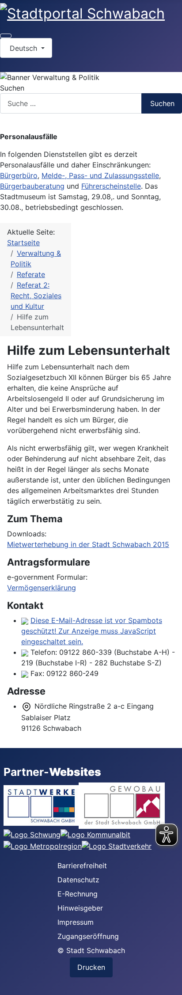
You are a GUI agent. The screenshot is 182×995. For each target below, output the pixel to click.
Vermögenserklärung (41, 587)
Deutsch (23, 48)
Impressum (75, 922)
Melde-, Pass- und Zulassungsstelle (100, 175)
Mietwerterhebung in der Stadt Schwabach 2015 (88, 544)
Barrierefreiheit (82, 865)
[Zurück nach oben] (171, 984)
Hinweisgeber (80, 908)
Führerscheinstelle (111, 186)
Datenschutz (78, 879)
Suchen (12, 88)
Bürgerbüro (19, 175)
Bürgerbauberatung (32, 186)
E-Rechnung (77, 893)
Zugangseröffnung (88, 936)
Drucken (91, 967)
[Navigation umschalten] (5, 36)
